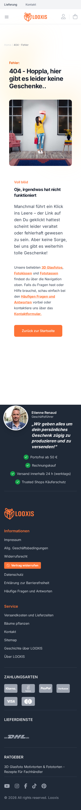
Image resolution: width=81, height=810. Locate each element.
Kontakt (31, 4)
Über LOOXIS (14, 656)
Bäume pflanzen (16, 623)
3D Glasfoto (13, 767)
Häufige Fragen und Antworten (28, 591)
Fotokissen (23, 273)
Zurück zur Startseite (38, 331)
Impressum (12, 540)
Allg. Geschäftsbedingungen (26, 548)
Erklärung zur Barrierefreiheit (26, 583)
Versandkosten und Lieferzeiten (28, 615)
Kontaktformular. (28, 314)
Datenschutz (13, 574)
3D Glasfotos (52, 267)
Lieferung (10, 4)
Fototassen (49, 273)
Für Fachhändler (30, 772)
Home (7, 44)
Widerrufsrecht (15, 556)
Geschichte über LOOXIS (23, 648)
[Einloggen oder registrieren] (63, 17)
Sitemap (10, 640)
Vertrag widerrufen (24, 565)
